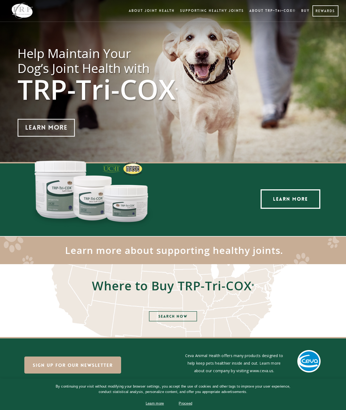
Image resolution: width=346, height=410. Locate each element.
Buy (305, 10)
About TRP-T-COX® (272, 10)
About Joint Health (152, 10)
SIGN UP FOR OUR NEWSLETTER (73, 365)
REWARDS (325, 11)
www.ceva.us (261, 370)
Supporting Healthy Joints (212, 10)
